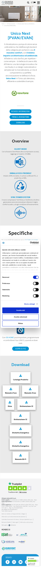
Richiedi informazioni (20, 111)
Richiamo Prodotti (6, 522)
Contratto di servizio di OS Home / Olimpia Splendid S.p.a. (17, 519)
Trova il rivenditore (20, 117)
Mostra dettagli (29, 304)
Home (3, 23)
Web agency (5, 525)
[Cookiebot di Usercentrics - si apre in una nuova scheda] (30, 243)
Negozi (23, 514)
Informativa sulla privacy (26, 522)
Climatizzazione (11, 23)
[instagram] (14, 562)
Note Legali (15, 522)
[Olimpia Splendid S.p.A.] (9, 2)
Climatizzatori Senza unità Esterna (25, 23)
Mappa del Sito (16, 514)
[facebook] (8, 562)
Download (20, 122)
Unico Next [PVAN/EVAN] (10, 25)
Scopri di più (20, 348)
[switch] (36, 283)
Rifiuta (20, 323)
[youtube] (20, 562)
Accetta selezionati (20, 317)
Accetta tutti (20, 310)
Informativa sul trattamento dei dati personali (13, 517)
